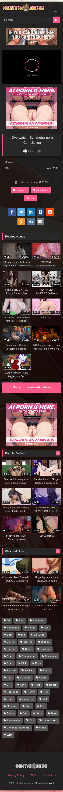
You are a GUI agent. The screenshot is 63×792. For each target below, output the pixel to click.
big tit (11, 641)
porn (32, 198)
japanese (28, 699)
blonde (45, 641)
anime (31, 627)
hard (37, 684)
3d (8, 620)
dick (24, 663)
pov (42, 706)
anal (21, 620)
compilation (42, 190)
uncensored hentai (18, 727)
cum (9, 663)
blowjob (11, 649)
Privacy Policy (15, 775)
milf (45, 699)
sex (25, 713)
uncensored (50, 720)
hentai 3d (13, 691)
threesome (14, 720)
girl (9, 684)
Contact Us (49, 775)
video (42, 727)
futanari (25, 677)
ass (46, 627)
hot (46, 691)
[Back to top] (52, 782)
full (9, 677)
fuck (38, 663)
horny (31, 691)
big (23, 634)
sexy (39, 713)
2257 (33, 775)
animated (38, 620)
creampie (51, 656)
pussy (10, 713)
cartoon (45, 649)
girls (23, 684)
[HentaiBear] (26, 8)
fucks (46, 670)
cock (10, 656)
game (43, 677)
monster (12, 706)
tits (32, 720)
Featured (21, 190)
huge (10, 699)
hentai (53, 684)
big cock (39, 634)
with (9, 734)
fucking (29, 670)
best (9, 634)
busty (28, 649)
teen (54, 713)
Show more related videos (31, 387)
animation (13, 627)
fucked (11, 670)
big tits (28, 641)
